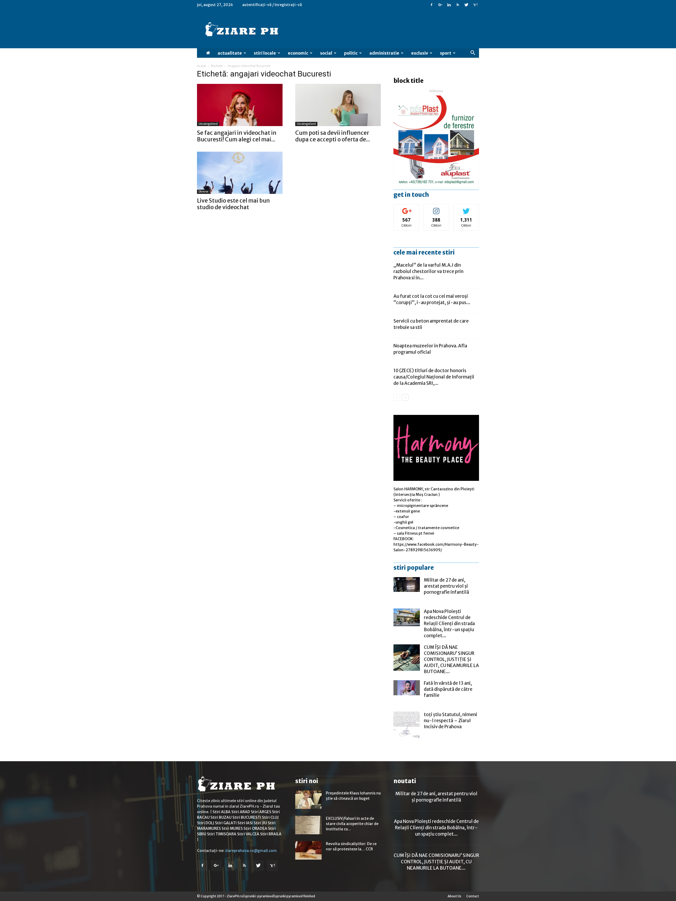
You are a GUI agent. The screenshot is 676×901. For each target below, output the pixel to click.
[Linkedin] (449, 4)
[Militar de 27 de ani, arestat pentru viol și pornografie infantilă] (406, 584)
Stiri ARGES (261, 811)
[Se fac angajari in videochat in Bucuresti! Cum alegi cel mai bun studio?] (240, 105)
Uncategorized (208, 124)
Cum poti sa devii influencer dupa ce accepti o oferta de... (332, 136)
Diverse (203, 191)
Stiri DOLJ (205, 823)
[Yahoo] (475, 4)
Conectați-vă (406, 208)
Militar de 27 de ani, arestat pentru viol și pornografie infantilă (446, 586)
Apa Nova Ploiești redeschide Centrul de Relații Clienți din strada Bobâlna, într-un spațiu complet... (449, 623)
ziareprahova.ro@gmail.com (251, 850)
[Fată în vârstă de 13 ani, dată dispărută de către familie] (406, 687)
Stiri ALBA (222, 811)
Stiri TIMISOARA (221, 834)
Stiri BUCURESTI (246, 817)
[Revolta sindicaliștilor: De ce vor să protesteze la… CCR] (308, 850)
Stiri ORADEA (255, 828)
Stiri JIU (260, 823)
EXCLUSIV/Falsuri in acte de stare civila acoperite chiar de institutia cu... (352, 823)
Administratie (384, 53)
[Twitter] (466, 4)
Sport (445, 53)
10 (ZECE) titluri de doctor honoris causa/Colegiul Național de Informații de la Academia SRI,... (433, 377)
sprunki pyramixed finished (295, 896)
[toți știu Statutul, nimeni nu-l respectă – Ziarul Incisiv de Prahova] (406, 725)
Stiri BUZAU (221, 817)
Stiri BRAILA (270, 834)
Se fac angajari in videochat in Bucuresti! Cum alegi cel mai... (236, 136)
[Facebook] (431, 4)
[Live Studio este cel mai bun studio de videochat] (240, 173)
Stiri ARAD (240, 811)
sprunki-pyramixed (259, 896)
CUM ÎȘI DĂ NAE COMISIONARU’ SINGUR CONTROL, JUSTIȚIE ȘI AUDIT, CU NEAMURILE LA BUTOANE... (451, 659)
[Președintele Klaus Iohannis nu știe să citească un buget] (308, 799)
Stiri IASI (245, 823)
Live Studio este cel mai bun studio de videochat (233, 204)
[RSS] (458, 4)
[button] (472, 53)
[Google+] (440, 4)
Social (326, 53)
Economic (298, 53)
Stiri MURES (232, 828)
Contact (472, 896)
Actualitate (230, 53)
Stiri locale (265, 53)
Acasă (201, 66)
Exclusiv (419, 53)
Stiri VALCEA (248, 834)
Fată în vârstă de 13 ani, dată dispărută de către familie (448, 689)
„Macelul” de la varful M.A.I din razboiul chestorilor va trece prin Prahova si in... (428, 271)
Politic (351, 53)
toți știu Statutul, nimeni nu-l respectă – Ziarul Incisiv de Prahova (450, 721)
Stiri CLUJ (270, 817)
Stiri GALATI (226, 823)
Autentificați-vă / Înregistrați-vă (272, 4)
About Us (454, 896)
